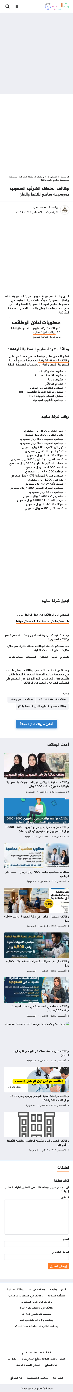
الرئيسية (64, 176)
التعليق (64, 1197)
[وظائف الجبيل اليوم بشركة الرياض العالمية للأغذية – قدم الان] (36, 1132)
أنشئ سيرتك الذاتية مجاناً (36, 724)
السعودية (52, 176)
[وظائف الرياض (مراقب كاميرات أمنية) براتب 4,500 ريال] (36, 952)
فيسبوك (31, 656)
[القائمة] (17, 6)
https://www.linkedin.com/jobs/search (42, 621)
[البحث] (7, 6)
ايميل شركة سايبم (44, 336)
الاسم (66, 1239)
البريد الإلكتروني (60, 1251)
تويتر (54, 656)
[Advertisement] (36, 53)
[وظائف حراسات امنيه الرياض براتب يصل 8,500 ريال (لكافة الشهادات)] (36, 1087)
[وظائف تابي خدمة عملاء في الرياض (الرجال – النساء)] (36, 1042)
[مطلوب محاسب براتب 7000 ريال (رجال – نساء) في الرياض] (36, 863)
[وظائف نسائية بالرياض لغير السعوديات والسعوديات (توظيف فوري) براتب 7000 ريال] (36, 773)
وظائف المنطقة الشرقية (53, 360)
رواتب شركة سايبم (44, 332)
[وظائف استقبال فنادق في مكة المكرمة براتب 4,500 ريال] (36, 908)
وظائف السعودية (58, 639)
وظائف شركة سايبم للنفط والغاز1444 (34, 328)
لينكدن (44, 656)
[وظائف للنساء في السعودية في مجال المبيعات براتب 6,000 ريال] (36, 997)
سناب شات (16, 656)
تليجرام (64, 656)
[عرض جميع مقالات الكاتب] (64, 210)
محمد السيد (40, 207)
